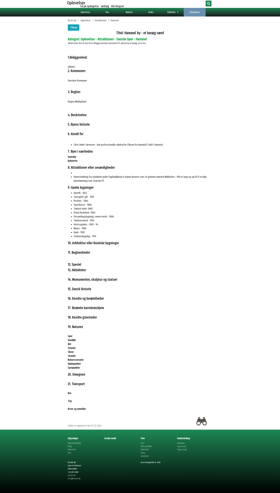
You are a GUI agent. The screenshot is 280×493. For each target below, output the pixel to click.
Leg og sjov (181, 446)
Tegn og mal (182, 449)
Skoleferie (145, 456)
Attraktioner (195, 12)
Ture (107, 12)
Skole (143, 453)
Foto (142, 443)
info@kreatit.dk (74, 478)
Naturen (129, 12)
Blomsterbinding (74, 443)
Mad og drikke (146, 446)
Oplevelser (85, 12)
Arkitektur (171, 12)
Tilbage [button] (73, 27)
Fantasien (181, 443)
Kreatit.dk (72, 475)
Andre (151, 12)
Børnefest (72, 449)
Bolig (70, 446)
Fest (69, 453)
